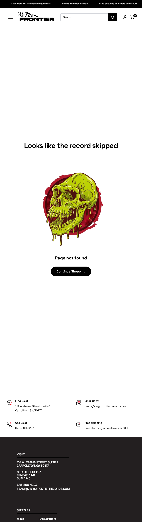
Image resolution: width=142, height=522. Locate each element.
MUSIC (20, 519)
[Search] (112, 17)
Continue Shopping (71, 271)
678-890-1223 (24, 428)
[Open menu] (11, 17)
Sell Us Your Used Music (72, 3)
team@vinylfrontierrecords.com (106, 406)
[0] (132, 17)
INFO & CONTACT (47, 519)
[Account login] (125, 17)
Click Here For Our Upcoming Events (28, 3)
